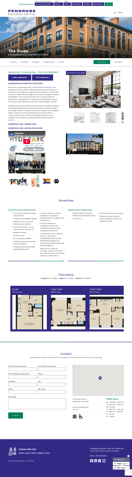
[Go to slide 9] (93, 123)
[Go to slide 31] (113, 126)
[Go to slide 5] (81, 123)
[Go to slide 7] (87, 123)
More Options (97, 4)
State (66, 1)
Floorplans (35, 62)
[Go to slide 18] (121, 123)
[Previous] (71, 91)
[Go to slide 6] (84, 123)
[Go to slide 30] (110, 126)
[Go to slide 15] (112, 123)
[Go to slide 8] (90, 123)
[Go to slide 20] (79, 126)
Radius (57, 1)
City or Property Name (43, 1)
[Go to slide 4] (78, 123)
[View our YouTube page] (104, 462)
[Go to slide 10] (96, 123)
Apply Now (102, 62)
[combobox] (44, 4)
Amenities (24, 62)
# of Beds (87, 4)
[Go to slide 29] (107, 126)
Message (12, 397)
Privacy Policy (30, 461)
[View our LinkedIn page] (95, 462)
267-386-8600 (101, 456)
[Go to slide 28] (104, 126)
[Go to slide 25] (95, 126)
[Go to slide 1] (69, 123)
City (39, 381)
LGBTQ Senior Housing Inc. (41, 87)
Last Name (46, 366)
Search (108, 4)
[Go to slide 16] (115, 123)
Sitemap (22, 461)
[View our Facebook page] (91, 462)
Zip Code (41, 389)
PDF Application (42, 77)
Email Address (18, 374)
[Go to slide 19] (76, 126)
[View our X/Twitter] (100, 462)
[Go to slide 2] (72, 123)
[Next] (117, 91)
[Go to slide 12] (103, 123)
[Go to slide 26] (98, 126)
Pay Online (118, 62)
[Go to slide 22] (86, 126)
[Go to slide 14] (109, 123)
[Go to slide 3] (75, 123)
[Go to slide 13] (106, 123)
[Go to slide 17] (118, 123)
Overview (13, 62)
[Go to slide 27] (101, 126)
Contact (61, 62)
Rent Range (76, 4)
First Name (17, 366)
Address (11, 381)
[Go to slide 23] (89, 126)
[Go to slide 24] (92, 126)
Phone (40, 374)
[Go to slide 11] (99, 123)
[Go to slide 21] (82, 126)
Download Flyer (49, 62)
